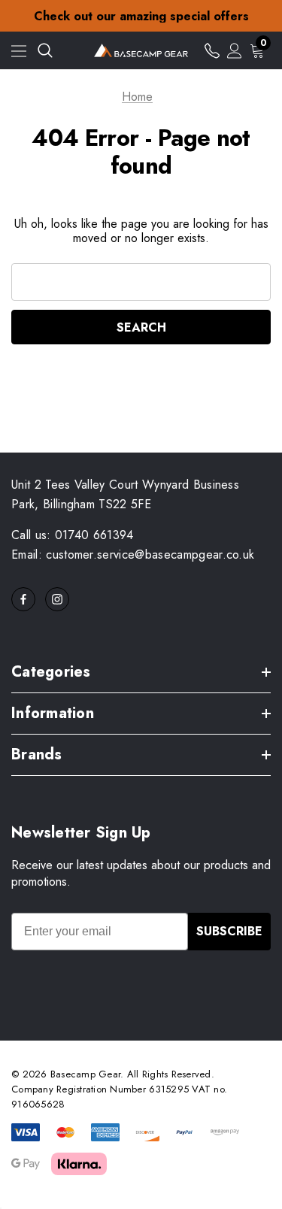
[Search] (45, 50)
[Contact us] (212, 50)
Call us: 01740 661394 (72, 535)
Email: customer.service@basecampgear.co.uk (132, 554)
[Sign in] (234, 50)
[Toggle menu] (18, 50)
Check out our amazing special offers (141, 16)
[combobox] (141, 282)
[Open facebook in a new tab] (23, 599)
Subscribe (229, 931)
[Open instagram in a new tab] (57, 599)
